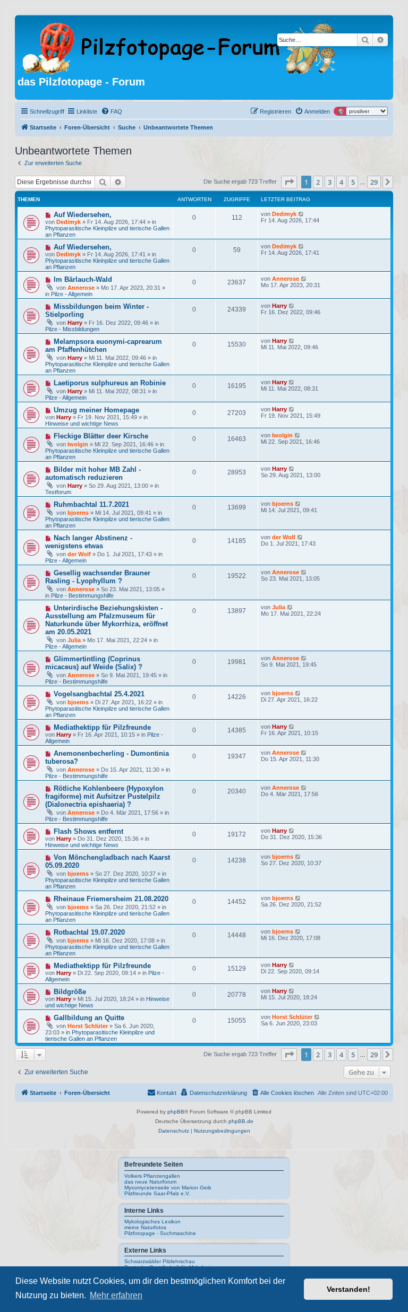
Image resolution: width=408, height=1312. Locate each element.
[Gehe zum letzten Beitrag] (301, 214)
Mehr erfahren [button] (116, 1295)
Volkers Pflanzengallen (152, 1176)
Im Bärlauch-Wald (83, 279)
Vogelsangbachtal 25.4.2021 (99, 694)
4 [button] (341, 182)
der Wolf (79, 554)
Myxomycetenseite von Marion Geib (167, 1187)
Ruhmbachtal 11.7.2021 (91, 504)
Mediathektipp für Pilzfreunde (102, 727)
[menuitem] (111, 111)
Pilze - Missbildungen (72, 329)
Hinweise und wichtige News (81, 423)
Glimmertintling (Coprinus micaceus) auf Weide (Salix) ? (93, 663)
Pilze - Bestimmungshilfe (82, 595)
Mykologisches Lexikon (152, 1221)
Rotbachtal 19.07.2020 (89, 932)
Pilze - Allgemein (71, 294)
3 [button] (330, 182)
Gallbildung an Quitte (89, 1018)
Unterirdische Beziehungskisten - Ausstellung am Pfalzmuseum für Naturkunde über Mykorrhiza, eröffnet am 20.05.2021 (106, 620)
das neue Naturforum (150, 1182)
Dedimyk (68, 222)
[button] (289, 182)
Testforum (58, 492)
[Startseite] (180, 47)
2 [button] (318, 182)
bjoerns (78, 513)
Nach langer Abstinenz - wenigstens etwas (88, 542)
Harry (74, 323)
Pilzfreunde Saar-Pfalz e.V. (157, 1193)
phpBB (175, 1112)
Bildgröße (70, 992)
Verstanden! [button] (348, 1289)
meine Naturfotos (145, 1227)
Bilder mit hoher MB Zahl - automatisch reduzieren (93, 473)
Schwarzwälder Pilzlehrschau (159, 1261)
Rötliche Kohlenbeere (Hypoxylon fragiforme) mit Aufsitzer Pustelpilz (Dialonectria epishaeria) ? (104, 796)
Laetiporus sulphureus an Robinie (110, 383)
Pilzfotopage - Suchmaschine (160, 1233)
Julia (74, 640)
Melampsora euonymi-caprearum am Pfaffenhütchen (103, 345)
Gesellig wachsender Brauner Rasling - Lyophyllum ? (97, 577)
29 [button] (374, 182)
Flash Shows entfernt (88, 831)
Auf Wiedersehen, (83, 215)
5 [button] (353, 182)
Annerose (81, 287)
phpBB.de (240, 1121)
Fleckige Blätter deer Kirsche (101, 436)
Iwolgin (77, 444)
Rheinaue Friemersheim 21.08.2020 (111, 899)
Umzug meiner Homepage (96, 410)
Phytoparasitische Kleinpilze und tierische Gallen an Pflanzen (100, 1035)
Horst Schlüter (87, 1026)
